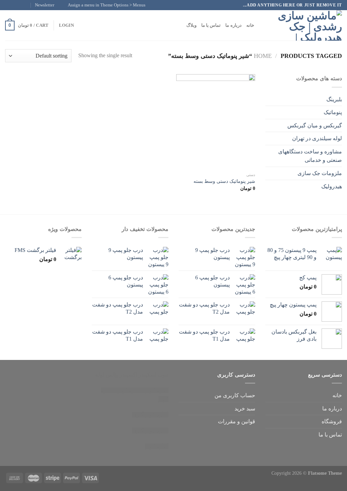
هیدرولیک (331, 186)
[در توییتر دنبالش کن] (15, 5)
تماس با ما (211, 25)
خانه (250, 25)
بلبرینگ (334, 99)
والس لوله (106, 375)
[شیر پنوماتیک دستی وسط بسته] (215, 121)
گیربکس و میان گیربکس (314, 125)
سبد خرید (244, 408)
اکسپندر (128, 375)
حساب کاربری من (235, 395)
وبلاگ (191, 25)
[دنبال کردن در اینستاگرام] (21, 5)
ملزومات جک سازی (320, 173)
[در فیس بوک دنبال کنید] (28, 5)
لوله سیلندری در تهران (317, 138)
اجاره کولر (129, 390)
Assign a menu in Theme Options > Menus (106, 5)
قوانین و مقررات (236, 421)
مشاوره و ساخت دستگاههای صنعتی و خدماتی (310, 156)
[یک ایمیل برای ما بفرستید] (8, 5)
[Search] (261, 25)
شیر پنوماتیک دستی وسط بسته (224, 181)
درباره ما (233, 25)
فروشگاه (332, 421)
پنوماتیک (333, 112)
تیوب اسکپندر (153, 375)
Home (263, 55)
